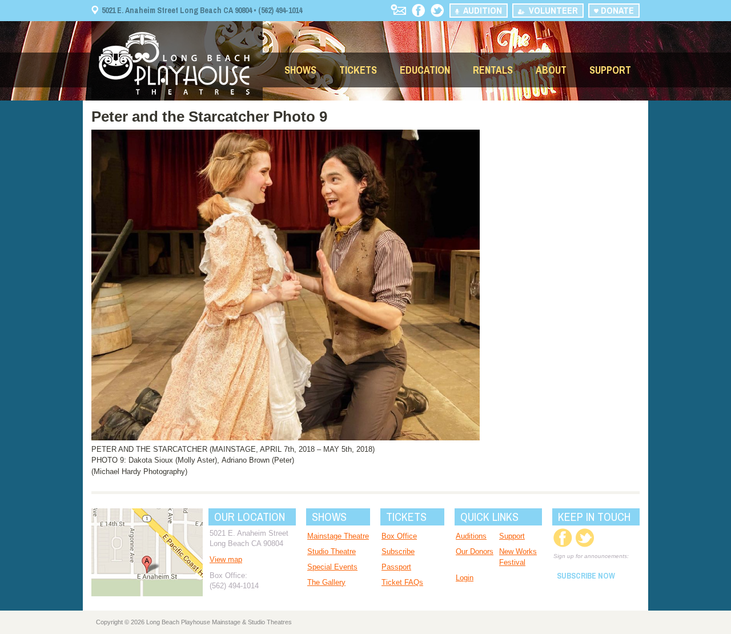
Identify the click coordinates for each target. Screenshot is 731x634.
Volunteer (551, 10)
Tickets (358, 70)
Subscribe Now (586, 576)
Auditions (471, 536)
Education (425, 70)
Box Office (399, 536)
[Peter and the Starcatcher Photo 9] (285, 438)
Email (398, 9)
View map (226, 559)
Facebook (418, 10)
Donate (616, 10)
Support (610, 70)
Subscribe (398, 551)
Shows (300, 70)
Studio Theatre (331, 551)
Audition (480, 10)
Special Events (332, 567)
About (551, 70)
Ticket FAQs (402, 582)
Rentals (493, 70)
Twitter (437, 10)
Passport (396, 567)
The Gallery (326, 582)
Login (464, 577)
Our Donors (474, 551)
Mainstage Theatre (338, 536)
